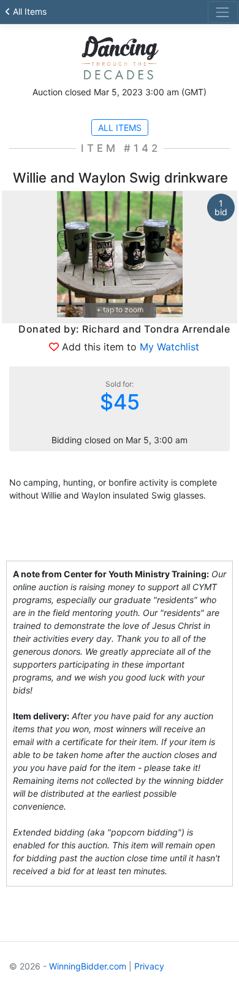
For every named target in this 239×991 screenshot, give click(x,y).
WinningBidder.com (87, 966)
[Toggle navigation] (223, 12)
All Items (28, 11)
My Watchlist (169, 347)
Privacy (149, 966)
